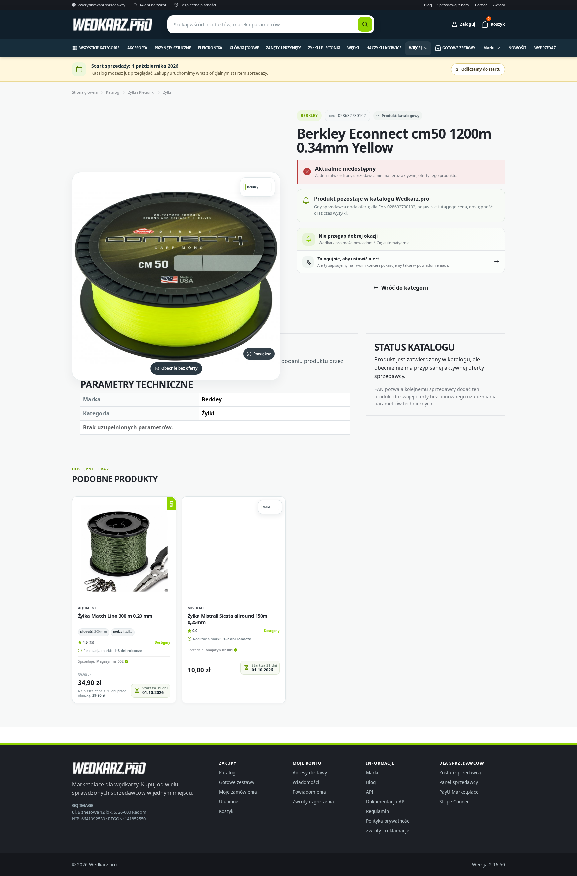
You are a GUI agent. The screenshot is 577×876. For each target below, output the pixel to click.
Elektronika (210, 47)
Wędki (353, 47)
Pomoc (481, 4)
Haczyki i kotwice (383, 47)
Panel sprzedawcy (458, 782)
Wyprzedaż (545, 47)
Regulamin (377, 811)
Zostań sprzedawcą (460, 772)
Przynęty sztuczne (173, 47)
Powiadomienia (309, 792)
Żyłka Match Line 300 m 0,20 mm (115, 615)
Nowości (517, 47)
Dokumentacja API (386, 801)
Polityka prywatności (388, 821)
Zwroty (499, 4)
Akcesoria (137, 47)
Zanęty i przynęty (283, 47)
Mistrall (196, 608)
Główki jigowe (244, 47)
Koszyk (226, 811)
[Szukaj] (365, 24)
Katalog (112, 92)
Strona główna (85, 92)
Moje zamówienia (238, 792)
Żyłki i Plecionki (324, 47)
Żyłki (167, 92)
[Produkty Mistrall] (270, 507)
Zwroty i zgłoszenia (313, 801)
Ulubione (228, 801)
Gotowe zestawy (236, 782)
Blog (428, 4)
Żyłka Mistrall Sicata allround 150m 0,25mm (227, 618)
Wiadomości (306, 782)
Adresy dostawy (310, 772)
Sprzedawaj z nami (453, 4)
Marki (372, 772)
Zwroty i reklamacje (387, 830)
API (369, 792)
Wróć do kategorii (404, 287)
